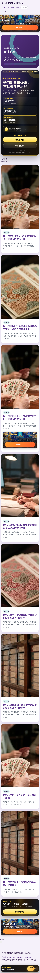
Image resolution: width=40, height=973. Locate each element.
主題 (8, 7)
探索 (3, 7)
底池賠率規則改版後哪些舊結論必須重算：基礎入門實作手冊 (20, 328)
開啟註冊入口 (20, 140)
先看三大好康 (20, 146)
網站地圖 (28, 957)
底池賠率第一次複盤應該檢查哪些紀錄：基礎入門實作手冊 (20, 616)
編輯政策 (12, 957)
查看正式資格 (20, 912)
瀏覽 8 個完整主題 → (10, 64)
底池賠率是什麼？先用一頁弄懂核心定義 (20, 796)
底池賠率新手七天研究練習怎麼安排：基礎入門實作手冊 (20, 418)
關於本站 (20, 957)
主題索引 (5, 957)
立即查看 (30, 968)
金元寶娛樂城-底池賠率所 (12, 3)
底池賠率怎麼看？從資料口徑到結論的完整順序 (20, 884)
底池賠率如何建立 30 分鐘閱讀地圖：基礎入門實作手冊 (19, 238)
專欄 (12, 7)
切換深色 (24, 7)
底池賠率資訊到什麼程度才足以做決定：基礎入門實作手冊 (20, 706)
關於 (17, 7)
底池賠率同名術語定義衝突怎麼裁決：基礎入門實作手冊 (20, 526)
